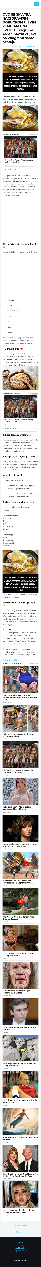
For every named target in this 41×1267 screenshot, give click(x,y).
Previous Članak (20, 1226)
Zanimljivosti (30, 46)
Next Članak (20, 1232)
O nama (21, 1242)
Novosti (21, 46)
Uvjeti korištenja (20, 1251)
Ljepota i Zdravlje (10, 46)
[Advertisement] (20, 220)
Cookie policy (20, 1248)
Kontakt (20, 1245)
